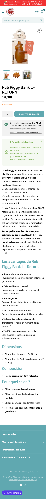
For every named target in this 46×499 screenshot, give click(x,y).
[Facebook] (21, 485)
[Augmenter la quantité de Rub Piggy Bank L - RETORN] (11, 114)
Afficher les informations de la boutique (26, 132)
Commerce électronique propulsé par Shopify (26, 478)
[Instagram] (25, 485)
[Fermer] (41, 141)
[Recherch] (41, 20)
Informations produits (13, 449)
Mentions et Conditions (14, 441)
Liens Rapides (9, 434)
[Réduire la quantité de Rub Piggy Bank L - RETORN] (4, 114)
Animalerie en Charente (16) (16, 457)
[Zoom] (39, 30)
